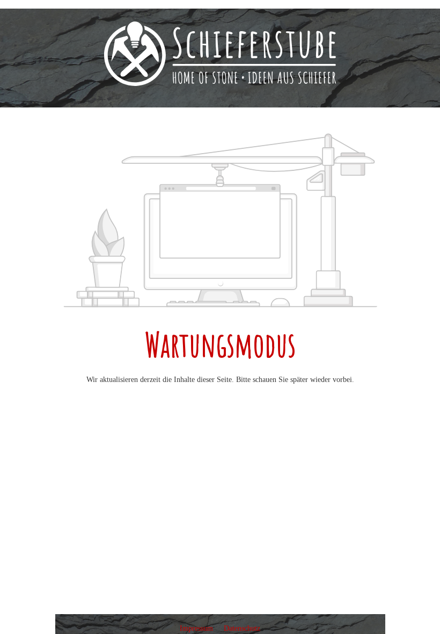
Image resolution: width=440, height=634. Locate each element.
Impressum (197, 628)
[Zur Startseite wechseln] (220, 53)
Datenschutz (242, 628)
